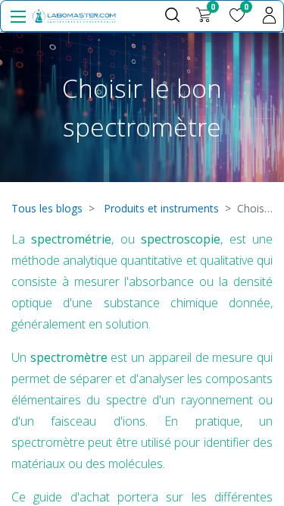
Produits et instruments (161, 208)
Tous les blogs (47, 208)
